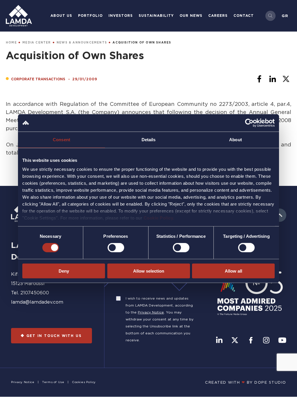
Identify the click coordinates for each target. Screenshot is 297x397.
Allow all (233, 271)
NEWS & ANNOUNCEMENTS (82, 42)
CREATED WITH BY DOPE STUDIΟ (245, 382)
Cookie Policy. (159, 217)
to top (279, 215)
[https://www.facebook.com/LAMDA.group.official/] (250, 340)
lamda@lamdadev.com (37, 301)
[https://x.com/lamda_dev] (234, 340)
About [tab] (235, 139)
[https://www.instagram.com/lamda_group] (266, 340)
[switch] (116, 247)
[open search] (270, 16)
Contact (243, 15)
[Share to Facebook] (259, 79)
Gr (285, 16)
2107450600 (34, 292)
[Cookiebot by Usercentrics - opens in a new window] (249, 122)
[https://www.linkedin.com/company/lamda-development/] (219, 340)
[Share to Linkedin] (272, 79)
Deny (64, 271)
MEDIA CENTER (36, 42)
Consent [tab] (61, 139)
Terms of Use (53, 382)
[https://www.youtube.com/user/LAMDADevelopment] (282, 340)
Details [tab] (149, 139)
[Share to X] (286, 79)
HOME (11, 42)
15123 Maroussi (27, 283)
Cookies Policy (84, 382)
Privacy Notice (151, 312)
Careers (218, 15)
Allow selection (148, 271)
